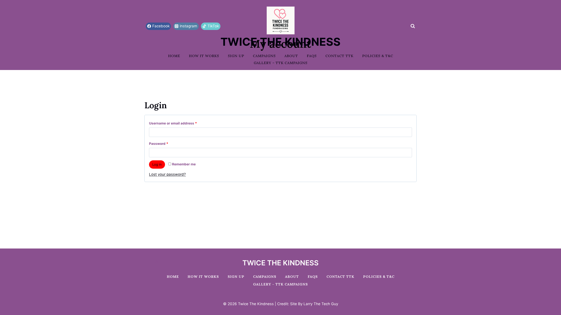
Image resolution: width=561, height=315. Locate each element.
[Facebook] (148, 261)
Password (166, 143)
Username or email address (180, 123)
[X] (156, 261)
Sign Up (236, 56)
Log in (157, 164)
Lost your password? (167, 174)
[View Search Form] (413, 26)
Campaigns (264, 56)
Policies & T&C (377, 56)
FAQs (312, 56)
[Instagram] (165, 261)
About (291, 56)
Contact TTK (339, 56)
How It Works (204, 56)
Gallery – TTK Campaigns (280, 63)
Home (174, 56)
